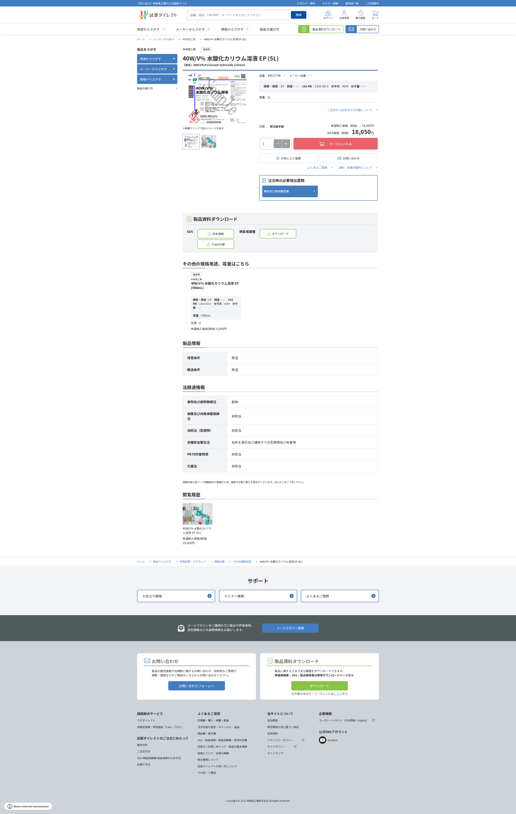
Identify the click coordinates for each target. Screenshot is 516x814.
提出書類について (208, 759)
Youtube (332, 740)
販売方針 (142, 745)
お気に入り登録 (291, 158)
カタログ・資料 (306, 3)
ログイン (328, 18)
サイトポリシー (276, 746)
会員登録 (344, 18)
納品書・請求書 (207, 733)
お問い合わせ (351, 158)
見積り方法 (143, 764)
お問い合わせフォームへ (196, 685)
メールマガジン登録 (290, 628)
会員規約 (272, 733)
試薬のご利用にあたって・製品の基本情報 (222, 746)
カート (375, 18)
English (362, 720)
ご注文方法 (143, 751)
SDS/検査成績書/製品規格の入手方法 (159, 758)
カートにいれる (340, 143)
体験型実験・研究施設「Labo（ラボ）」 (160, 727)
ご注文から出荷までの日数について (349, 110)
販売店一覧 (352, 3)
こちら (338, 694)
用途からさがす (148, 29)
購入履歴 (360, 18)
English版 (218, 244)
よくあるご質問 (317, 167)
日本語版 (218, 234)
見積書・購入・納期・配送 (213, 720)
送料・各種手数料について (355, 167)
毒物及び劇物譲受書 (276, 191)
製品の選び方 (269, 29)
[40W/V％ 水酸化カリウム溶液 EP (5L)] (218, 99)
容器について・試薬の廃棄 (213, 753)
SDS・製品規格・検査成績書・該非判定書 (222, 740)
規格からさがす (232, 29)
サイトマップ (275, 753)
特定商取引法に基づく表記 (283, 727)
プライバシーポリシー (280, 740)
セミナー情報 (330, 3)
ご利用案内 (372, 3)
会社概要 (272, 720)
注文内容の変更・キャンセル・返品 (218, 727)
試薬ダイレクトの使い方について (217, 766)
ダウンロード (280, 234)
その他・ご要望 (207, 773)
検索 (299, 15)
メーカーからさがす (190, 29)
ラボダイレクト (146, 720)
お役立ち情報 (152, 596)
